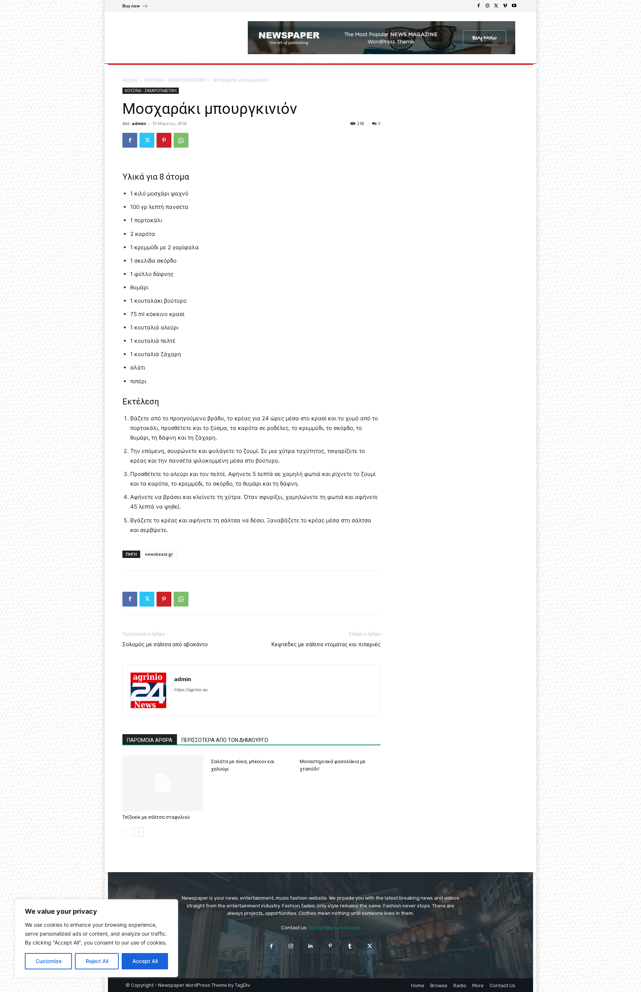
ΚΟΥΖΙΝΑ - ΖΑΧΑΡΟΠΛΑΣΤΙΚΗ (175, 80)
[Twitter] (496, 5)
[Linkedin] (310, 946)
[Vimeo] (505, 5)
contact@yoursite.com (334, 927)
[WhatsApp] (181, 140)
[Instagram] (487, 5)
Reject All (97, 961)
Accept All (145, 961)
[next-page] (139, 832)
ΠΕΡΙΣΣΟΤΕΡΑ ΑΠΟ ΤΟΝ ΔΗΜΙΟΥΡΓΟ (224, 740)
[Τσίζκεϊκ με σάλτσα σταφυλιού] (162, 783)
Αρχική (129, 80)
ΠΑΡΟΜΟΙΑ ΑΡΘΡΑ (149, 740)
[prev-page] (127, 832)
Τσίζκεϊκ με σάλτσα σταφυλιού (156, 817)
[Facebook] (478, 5)
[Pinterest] (164, 140)
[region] (96, 938)
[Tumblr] (350, 946)
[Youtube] (514, 5)
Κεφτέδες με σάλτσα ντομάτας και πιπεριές (326, 644)
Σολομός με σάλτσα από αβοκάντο (165, 644)
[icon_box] (135, 7)
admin (139, 123)
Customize (49, 961)
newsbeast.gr (159, 554)
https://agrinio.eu (190, 689)
